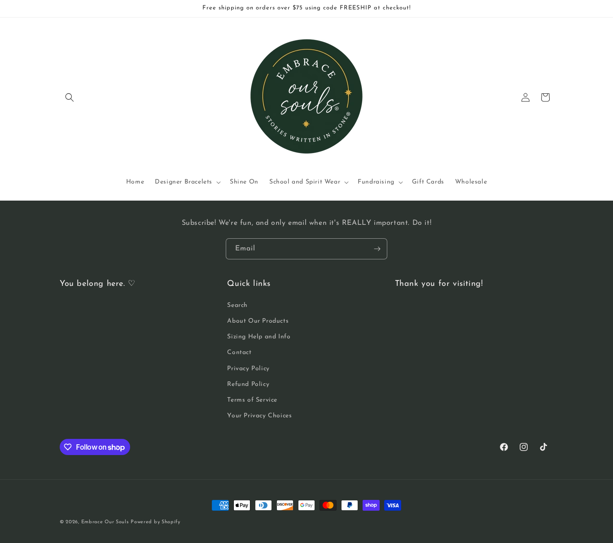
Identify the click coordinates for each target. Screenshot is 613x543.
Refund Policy (248, 384)
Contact (239, 352)
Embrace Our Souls (105, 522)
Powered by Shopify (155, 522)
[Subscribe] (377, 248)
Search (237, 305)
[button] (69, 97)
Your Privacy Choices (259, 415)
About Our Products (258, 321)
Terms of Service (252, 400)
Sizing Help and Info (258, 336)
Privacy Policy (248, 368)
